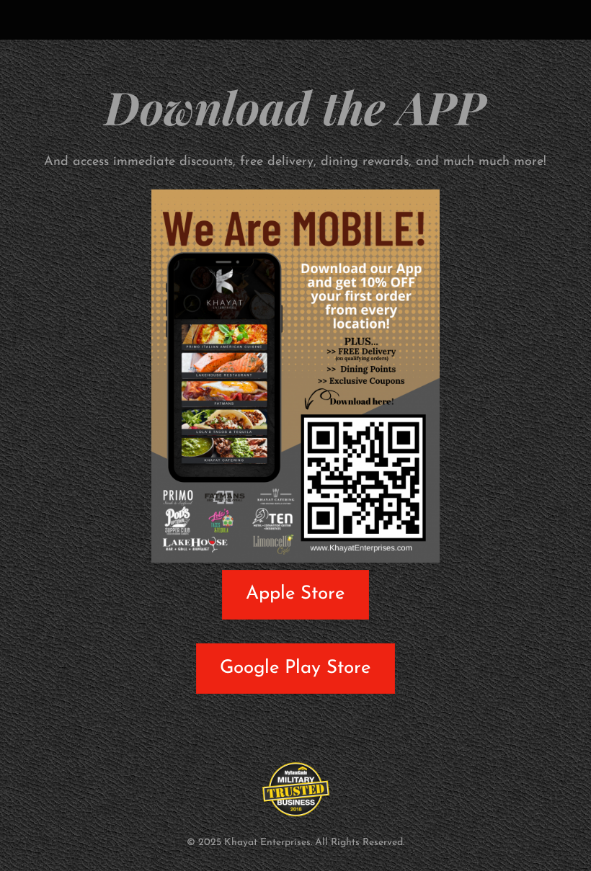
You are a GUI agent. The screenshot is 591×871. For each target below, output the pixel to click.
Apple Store (295, 594)
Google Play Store (295, 668)
